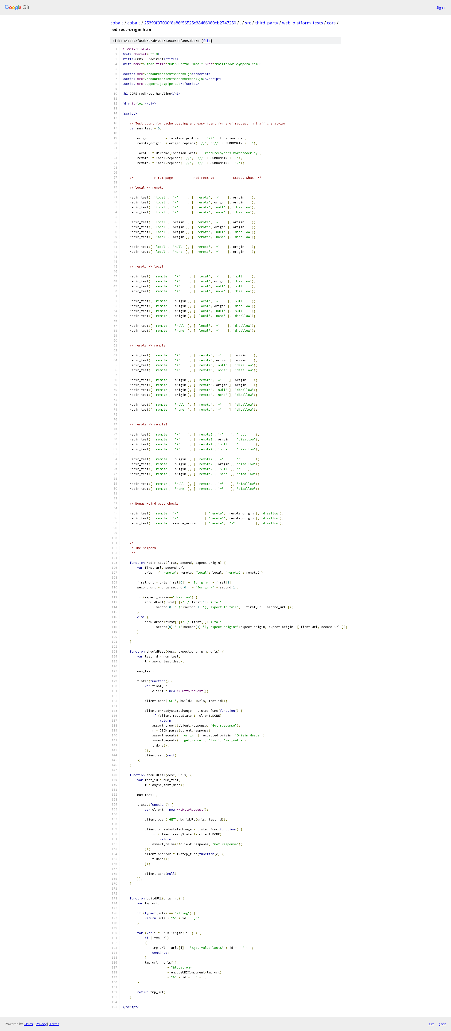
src (248, 23)
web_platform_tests (302, 23)
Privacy (41, 1024)
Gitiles (28, 1024)
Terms (54, 1024)
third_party (266, 23)
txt (431, 1024)
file (206, 41)
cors (331, 23)
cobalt (116, 23)
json (442, 1024)
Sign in (441, 7)
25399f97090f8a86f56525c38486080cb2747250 (190, 23)
